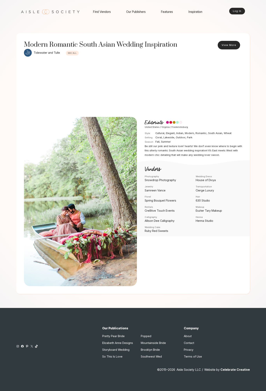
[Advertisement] (133, 87)
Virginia (165, 127)
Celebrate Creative (235, 370)
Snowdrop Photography (160, 180)
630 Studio (203, 200)
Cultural (159, 133)
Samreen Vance (155, 190)
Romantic (201, 133)
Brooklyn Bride (150, 349)
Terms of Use (193, 356)
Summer (166, 141)
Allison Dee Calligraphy (159, 220)
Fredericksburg (180, 127)
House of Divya (206, 180)
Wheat (228, 133)
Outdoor (180, 137)
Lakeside (168, 137)
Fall (157, 141)
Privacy (188, 349)
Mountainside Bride (153, 343)
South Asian (215, 133)
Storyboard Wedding (115, 349)
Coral (158, 137)
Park (189, 137)
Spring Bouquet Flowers (160, 200)
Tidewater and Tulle (47, 52)
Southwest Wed (151, 356)
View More (229, 45)
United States (152, 127)
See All (72, 53)
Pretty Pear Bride (113, 336)
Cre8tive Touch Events (160, 210)
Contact (189, 343)
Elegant (170, 133)
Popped (146, 336)
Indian (179, 133)
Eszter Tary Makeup (209, 210)
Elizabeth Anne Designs (117, 343)
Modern (189, 133)
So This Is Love (112, 356)
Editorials (154, 122)
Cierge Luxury (205, 190)
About (188, 336)
